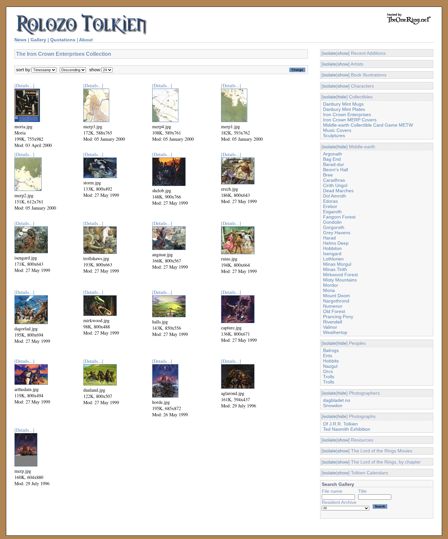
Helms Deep (336, 243)
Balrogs (331, 350)
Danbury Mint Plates (344, 109)
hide (341, 96)
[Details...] (24, 85)
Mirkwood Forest (340, 274)
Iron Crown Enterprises (347, 114)
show (342, 53)
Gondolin (332, 222)
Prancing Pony (338, 316)
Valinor (330, 327)
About (86, 39)
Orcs (328, 371)
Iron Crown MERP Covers (350, 119)
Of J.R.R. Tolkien (340, 423)
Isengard (332, 253)
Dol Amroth (334, 195)
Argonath (332, 153)
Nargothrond (336, 300)
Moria (329, 290)
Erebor (330, 206)
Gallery (38, 39)
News (20, 39)
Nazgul (330, 366)
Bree (328, 174)
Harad (329, 237)
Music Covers (337, 130)
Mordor (330, 285)
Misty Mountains (340, 279)
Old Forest (334, 311)
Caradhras (334, 180)
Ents (327, 355)
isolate (329, 53)
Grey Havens (336, 232)
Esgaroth (332, 211)
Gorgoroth (333, 227)
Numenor (332, 306)
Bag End (332, 159)
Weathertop (335, 332)
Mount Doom (336, 295)
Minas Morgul (337, 264)
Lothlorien (333, 258)
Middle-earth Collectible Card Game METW (368, 125)
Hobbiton (332, 248)
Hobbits (331, 360)
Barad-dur (333, 164)
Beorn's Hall (335, 169)
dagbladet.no (336, 400)
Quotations (62, 39)
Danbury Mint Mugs (343, 104)
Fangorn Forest (339, 216)
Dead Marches (338, 190)
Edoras (330, 201)
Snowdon (332, 405)
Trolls (328, 376)
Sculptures (334, 135)
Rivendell (332, 321)
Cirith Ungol (335, 185)
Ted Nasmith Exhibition (346, 429)
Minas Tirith (335, 269)
